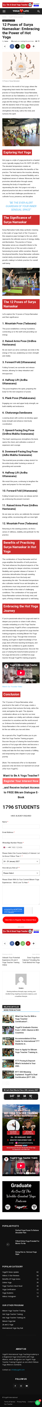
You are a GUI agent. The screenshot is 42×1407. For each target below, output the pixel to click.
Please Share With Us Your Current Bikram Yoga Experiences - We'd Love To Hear (20, 881)
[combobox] (6, 847)
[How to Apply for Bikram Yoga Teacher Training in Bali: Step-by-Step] (8, 1052)
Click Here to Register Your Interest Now (20, 920)
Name (5, 822)
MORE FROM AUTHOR (12, 1010)
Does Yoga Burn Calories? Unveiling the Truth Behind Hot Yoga (31, 960)
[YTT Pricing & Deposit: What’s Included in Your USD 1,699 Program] (8, 1063)
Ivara (21, 988)
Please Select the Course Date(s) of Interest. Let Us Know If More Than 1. (21, 854)
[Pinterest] (28, 46)
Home (4, 17)
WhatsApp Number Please (13, 843)
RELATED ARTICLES (11, 1007)
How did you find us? (11, 868)
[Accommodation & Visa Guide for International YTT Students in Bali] (8, 1041)
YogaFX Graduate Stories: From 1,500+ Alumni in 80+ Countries (27, 1030)
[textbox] (18, 873)
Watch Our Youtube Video (12, 687)
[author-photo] (21, 985)
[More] (33, 46)
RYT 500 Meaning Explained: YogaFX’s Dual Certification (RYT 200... (26, 1074)
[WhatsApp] (22, 46)
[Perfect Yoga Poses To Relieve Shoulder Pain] (8, 1234)
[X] (17, 46)
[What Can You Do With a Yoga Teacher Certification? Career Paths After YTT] (8, 1019)
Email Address (8, 832)
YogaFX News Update (16, 17)
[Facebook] (12, 46)
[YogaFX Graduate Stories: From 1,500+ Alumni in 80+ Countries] (8, 1030)
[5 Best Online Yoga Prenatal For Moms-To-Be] (8, 1244)
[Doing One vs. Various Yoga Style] (8, 1255)
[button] (4, 11)
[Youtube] (26, 1386)
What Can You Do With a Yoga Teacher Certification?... (25, 1019)
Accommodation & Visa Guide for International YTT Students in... (27, 1041)
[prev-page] (3, 1083)
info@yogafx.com (18, 1370)
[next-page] (7, 1083)
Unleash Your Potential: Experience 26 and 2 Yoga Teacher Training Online (11, 961)
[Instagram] (21, 1386)
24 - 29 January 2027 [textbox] (11, 861)
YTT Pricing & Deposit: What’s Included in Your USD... (25, 1063)
